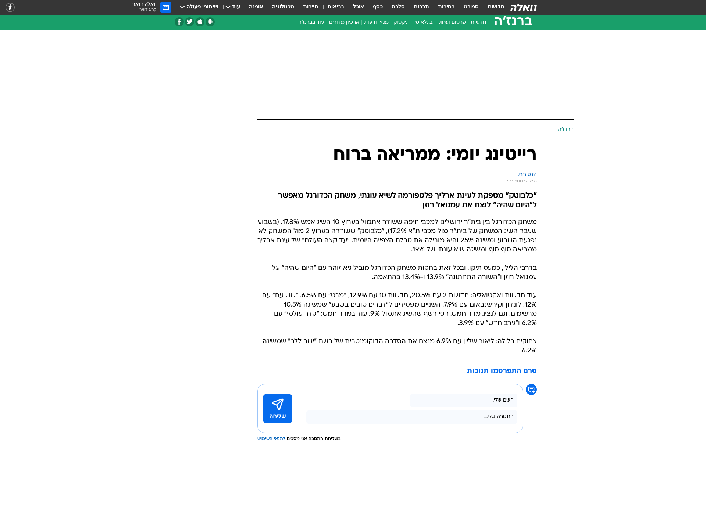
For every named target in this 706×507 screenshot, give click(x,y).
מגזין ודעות (376, 22)
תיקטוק (401, 22)
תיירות (310, 7)
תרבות (421, 7)
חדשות (496, 7)
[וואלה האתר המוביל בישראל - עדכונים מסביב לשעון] (523, 7)
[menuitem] (491, 7)
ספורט (471, 7)
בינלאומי (423, 22)
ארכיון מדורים (344, 22)
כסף (378, 7)
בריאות (335, 7)
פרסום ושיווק (451, 22)
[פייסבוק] (179, 21)
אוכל (358, 7)
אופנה (256, 7)
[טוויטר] (189, 21)
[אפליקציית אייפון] (199, 21)
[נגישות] (10, 7)
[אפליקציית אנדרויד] (210, 21)
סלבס (398, 7)
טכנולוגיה (283, 7)
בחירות (446, 7)
